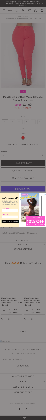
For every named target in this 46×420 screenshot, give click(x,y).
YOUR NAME (5, 208)
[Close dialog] (44, 194)
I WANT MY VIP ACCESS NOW (10, 221)
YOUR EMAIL (6, 214)
